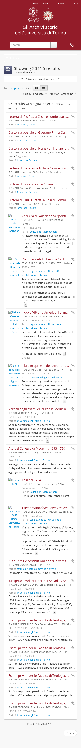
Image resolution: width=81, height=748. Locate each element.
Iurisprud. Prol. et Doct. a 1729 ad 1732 (37, 581)
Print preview (15, 88)
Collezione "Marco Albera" (44, 231)
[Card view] (36, 88)
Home (35, 3)
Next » (70, 733)
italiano (60, 3)
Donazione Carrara (26, 140)
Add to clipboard (73, 117)
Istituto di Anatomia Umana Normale (36, 568)
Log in (74, 3)
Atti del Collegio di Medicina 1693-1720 (36, 448)
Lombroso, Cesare (26, 124)
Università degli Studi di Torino (46, 377)
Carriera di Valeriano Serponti (44, 216)
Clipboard (72, 45)
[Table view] (44, 88)
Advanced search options (40, 79)
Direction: (54, 94)
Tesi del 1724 (31, 480)
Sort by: (27, 94)
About (47, 3)
